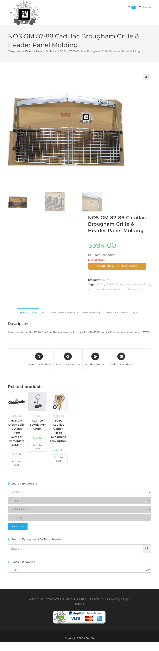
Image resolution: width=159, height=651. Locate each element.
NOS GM (123, 289)
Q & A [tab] (137, 312)
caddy (135, 284)
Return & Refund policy (85, 599)
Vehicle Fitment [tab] (117, 312)
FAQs (125, 599)
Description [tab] (28, 312)
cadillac (145, 284)
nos (114, 289)
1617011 (100, 284)
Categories (15, 51)
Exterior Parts (33, 51)
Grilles (50, 51)
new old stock (102, 289)
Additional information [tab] (60, 312)
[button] (146, 77)
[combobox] (79, 570)
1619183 (110, 284)
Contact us (55, 599)
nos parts (136, 289)
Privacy (112, 599)
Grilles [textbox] (78, 570)
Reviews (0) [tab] (91, 312)
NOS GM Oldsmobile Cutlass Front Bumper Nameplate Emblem (16, 433)
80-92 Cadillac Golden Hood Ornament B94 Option (58, 431)
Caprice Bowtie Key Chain (37, 424)
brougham (123, 284)
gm (90, 289)
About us (36, 599)
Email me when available (117, 266)
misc (37, 415)
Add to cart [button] (16, 463)
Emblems (16, 415)
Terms (79, 604)
